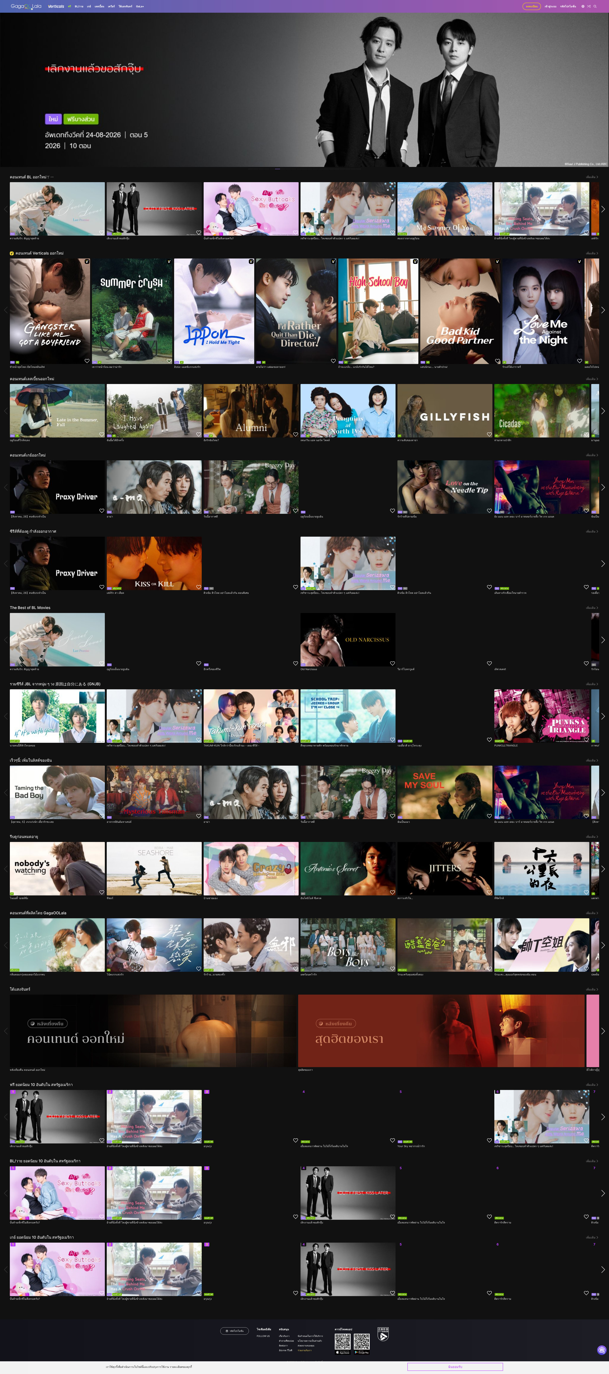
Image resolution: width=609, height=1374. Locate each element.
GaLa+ (140, 6)
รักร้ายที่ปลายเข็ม (407, 516)
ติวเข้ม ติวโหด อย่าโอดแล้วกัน (414, 592)
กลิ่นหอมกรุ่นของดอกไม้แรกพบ (27, 974)
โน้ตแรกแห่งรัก (115, 974)
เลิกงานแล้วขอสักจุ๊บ (118, 238)
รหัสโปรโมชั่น (568, 6)
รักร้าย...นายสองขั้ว (214, 974)
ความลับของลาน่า (407, 440)
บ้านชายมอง (211, 898)
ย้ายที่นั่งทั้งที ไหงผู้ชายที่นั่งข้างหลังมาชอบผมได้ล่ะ (522, 238)
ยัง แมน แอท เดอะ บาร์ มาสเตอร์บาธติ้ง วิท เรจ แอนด (524, 516)
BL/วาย (79, 6)
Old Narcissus (309, 669)
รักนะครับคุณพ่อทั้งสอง (410, 974)
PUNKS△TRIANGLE (506, 745)
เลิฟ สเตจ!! (500, 669)
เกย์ (89, 6)
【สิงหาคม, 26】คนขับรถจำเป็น (28, 516)
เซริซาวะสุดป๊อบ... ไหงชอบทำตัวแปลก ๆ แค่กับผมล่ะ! (330, 238)
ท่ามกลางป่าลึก (502, 440)
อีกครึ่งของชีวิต (212, 669)
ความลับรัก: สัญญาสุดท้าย (24, 238)
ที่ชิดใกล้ (499, 898)
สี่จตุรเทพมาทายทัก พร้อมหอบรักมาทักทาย (324, 745)
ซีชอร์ (110, 898)
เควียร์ (111, 6)
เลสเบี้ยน (99, 6)
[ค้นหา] (595, 6)
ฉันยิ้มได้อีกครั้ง (115, 440)
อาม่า (110, 516)
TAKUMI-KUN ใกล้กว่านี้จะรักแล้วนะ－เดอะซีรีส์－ (232, 745)
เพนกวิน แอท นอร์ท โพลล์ (315, 440)
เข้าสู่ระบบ (550, 6)
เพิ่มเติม (591, 177)
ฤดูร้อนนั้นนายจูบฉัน (312, 516)
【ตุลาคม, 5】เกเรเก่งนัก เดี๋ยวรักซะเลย (32, 821)
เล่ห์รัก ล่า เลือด (115, 592)
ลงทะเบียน (532, 6)
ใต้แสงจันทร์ (125, 6)
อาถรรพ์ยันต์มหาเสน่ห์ (119, 821)
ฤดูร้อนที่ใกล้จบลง (20, 440)
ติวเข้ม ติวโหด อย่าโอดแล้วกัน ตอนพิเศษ (226, 592)
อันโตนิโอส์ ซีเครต (311, 898)
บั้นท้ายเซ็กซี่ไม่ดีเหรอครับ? (219, 238)
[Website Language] (583, 6)
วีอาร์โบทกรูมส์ (405, 669)
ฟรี (69, 6)
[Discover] (589, 6)
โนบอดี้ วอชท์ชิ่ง (19, 898)
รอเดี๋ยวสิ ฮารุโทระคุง (409, 745)
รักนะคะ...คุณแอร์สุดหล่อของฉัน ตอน (515, 974)
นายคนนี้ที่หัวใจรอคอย (22, 745)
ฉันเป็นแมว (403, 821)
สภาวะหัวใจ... (405, 898)
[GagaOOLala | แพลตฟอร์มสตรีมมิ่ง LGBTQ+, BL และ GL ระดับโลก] (26, 6)
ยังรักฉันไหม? (211, 440)
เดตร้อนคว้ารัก (309, 974)
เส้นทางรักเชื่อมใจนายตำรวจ (510, 592)
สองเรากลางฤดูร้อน (408, 238)
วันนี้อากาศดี (211, 516)
